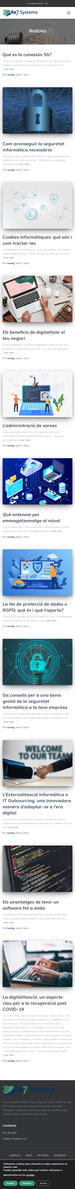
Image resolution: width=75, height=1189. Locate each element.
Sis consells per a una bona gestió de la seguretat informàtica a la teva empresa (35, 701)
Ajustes (43, 1183)
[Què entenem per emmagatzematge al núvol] (37, 481)
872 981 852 (10, 1133)
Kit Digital (43, 1155)
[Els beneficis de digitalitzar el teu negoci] (37, 299)
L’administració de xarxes (30, 425)
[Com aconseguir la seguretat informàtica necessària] (37, 110)
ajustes (30, 1175)
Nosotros (60, 1155)
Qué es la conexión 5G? (27, 54)
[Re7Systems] (21, 13)
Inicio (29, 1155)
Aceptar (10, 1183)
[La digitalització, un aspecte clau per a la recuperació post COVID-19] (37, 964)
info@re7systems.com (15, 1138)
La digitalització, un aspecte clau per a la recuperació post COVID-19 (34, 1003)
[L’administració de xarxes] (37, 394)
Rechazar (27, 1183)
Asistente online (35, 3)
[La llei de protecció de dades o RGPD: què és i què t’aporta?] (37, 572)
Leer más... (9, 69)
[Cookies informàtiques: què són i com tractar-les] (37, 205)
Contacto (15, 1155)
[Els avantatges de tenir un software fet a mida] (37, 869)
